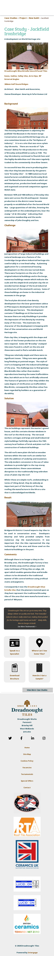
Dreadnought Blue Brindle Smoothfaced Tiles (25, 71)
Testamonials (27, 774)
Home (27, 747)
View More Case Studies (37, 690)
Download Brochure (14, 677)
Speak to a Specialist (15, 652)
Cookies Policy (27, 761)
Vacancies (27, 767)
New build (34, 18)
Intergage (33, 952)
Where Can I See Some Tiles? (39, 652)
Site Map (27, 754)
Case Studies (10, 18)
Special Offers (27, 781)
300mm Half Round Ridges (16, 84)
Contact (27, 787)
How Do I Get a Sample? (39, 677)
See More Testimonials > (27, 626)
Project (23, 18)
